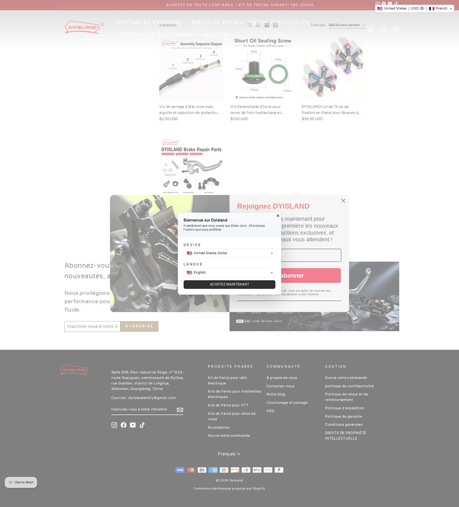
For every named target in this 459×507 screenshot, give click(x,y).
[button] (414, 8)
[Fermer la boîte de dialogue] (278, 216)
